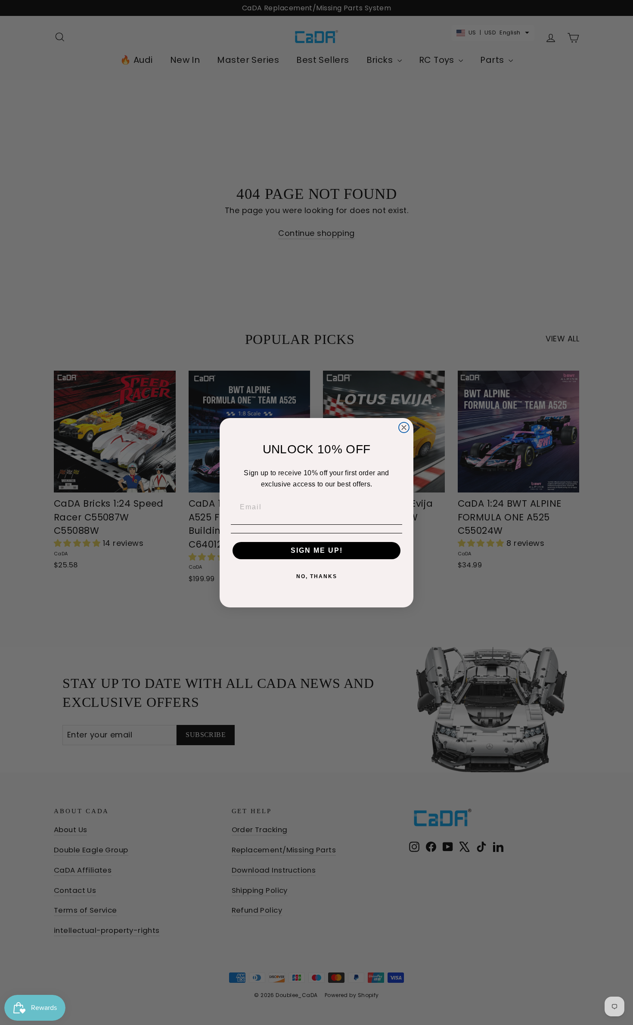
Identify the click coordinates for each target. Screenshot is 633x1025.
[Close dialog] (404, 427)
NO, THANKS (316, 576)
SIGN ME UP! (317, 550)
